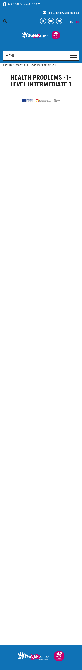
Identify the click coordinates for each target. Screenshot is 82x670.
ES (71, 22)
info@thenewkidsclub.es (63, 12)
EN (77, 22)
